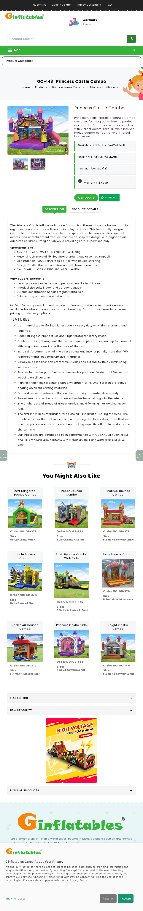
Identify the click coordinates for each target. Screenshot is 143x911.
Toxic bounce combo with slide (71, 556)
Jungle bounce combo (25, 556)
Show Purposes (15, 898)
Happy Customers (89, 4)
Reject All (108, 898)
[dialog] (71, 877)
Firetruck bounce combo (118, 492)
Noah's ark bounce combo (25, 627)
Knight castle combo (118, 627)
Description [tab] (54, 209)
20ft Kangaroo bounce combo (25, 492)
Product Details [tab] (85, 209)
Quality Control (62, 4)
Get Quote (86, 198)
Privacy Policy (78, 880)
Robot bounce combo (71, 492)
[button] (133, 50)
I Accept (125, 898)
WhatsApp (110, 197)
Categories (20, 698)
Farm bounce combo (118, 554)
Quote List (39, 4)
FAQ (109, 4)
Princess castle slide (71, 625)
